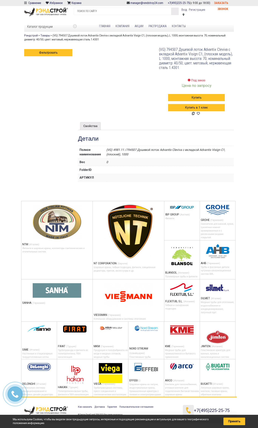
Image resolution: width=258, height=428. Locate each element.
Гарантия (112, 407)
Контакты (179, 26)
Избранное (56, 3)
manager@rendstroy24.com (147, 3)
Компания (122, 26)
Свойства (90, 126)
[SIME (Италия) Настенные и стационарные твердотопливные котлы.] (39, 329)
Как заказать (85, 407)
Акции (139, 26)
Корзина (76, 3)
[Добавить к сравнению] (193, 113)
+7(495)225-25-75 (179, 3)
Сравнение (34, 3)
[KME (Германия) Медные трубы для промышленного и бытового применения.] (182, 330)
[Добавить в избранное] (198, 113)
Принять (234, 421)
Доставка (99, 407)
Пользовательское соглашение (136, 407)
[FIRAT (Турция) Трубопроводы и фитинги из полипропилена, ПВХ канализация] (75, 329)
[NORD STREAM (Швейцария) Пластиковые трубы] (146, 328)
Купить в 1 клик (196, 107)
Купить (197, 97)
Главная (104, 26)
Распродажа (158, 26)
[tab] (90, 126)
